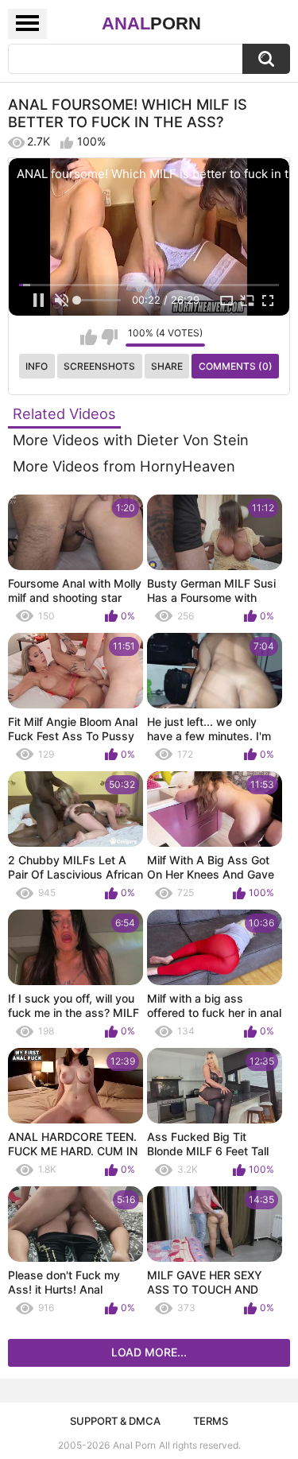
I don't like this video (109, 337)
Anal (151, 23)
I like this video (88, 337)
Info (36, 366)
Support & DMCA (115, 1420)
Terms (210, 1420)
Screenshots (99, 366)
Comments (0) (236, 366)
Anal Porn (134, 1445)
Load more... (149, 1352)
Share (167, 366)
